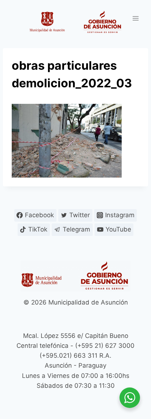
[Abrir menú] (135, 18)
